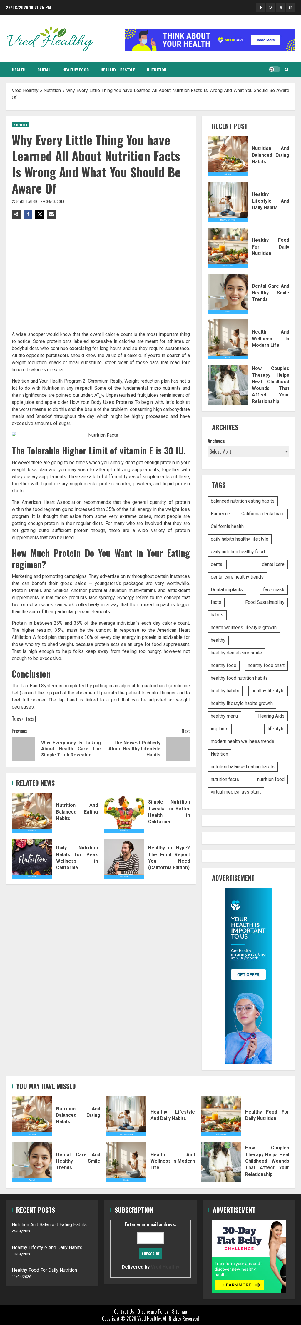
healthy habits (225, 691)
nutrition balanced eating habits (243, 766)
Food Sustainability (265, 602)
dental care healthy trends (237, 577)
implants (219, 728)
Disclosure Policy (153, 1311)
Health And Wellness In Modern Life (228, 339)
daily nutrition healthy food (238, 551)
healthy (218, 640)
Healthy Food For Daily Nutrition (228, 248)
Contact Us (124, 1311)
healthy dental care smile (236, 653)
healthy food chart (266, 665)
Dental (44, 69)
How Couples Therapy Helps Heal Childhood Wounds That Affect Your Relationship (228, 385)
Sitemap (179, 1311)
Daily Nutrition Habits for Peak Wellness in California (32, 859)
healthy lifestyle (268, 691)
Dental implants (227, 589)
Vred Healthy (25, 90)
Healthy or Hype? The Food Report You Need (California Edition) (124, 859)
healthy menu (224, 716)
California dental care (263, 513)
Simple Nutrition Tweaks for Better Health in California (124, 813)
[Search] (287, 69)
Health (19, 69)
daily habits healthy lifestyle (239, 539)
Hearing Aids (271, 716)
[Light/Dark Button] (274, 69)
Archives (216, 440)
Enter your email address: (150, 1245)
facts (30, 719)
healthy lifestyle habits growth (242, 703)
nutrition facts (225, 779)
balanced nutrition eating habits (243, 501)
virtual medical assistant (236, 792)
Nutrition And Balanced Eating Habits (32, 813)
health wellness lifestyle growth (244, 627)
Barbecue (220, 513)
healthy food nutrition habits (239, 678)
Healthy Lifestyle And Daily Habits (228, 202)
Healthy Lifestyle (118, 69)
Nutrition (156, 69)
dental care (273, 564)
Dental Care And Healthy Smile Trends (228, 294)
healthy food (223, 665)
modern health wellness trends (242, 741)
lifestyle (276, 728)
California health (227, 526)
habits (217, 615)
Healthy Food (75, 69)
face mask (274, 589)
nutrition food (271, 779)
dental (217, 564)
